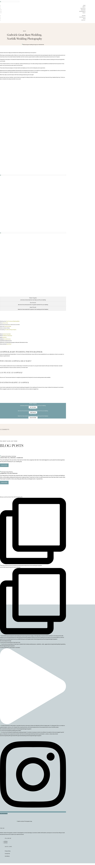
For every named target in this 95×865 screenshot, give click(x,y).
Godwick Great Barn (7, 334)
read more (4, 465)
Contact (83, 20)
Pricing (83, 15)
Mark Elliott (9, 344)
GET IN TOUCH (33, 407)
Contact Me (7, 853)
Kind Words (7, 856)
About (84, 6)
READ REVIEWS (33, 417)
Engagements (82, 11)
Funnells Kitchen (7, 339)
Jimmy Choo (5, 323)
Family (84, 12)
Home (84, 5)
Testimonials (82, 17)
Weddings (83, 9)
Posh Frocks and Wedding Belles (12, 321)
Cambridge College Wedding (9, 473)
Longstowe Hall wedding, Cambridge (11, 457)
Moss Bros (4, 337)
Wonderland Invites (24, 342)
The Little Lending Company (10, 329)
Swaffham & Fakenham (7, 335)
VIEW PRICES (33, 412)
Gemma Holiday (8, 326)
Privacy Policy (8, 851)
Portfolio (83, 8)
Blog (84, 18)
